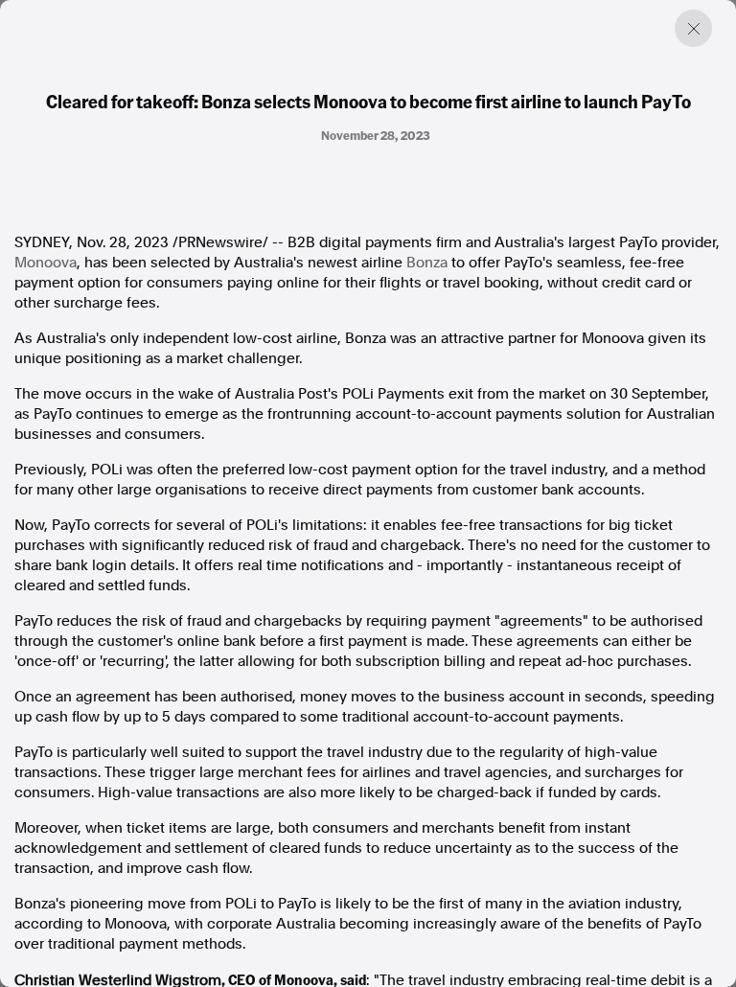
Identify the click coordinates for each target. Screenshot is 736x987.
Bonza (427, 262)
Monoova (45, 262)
